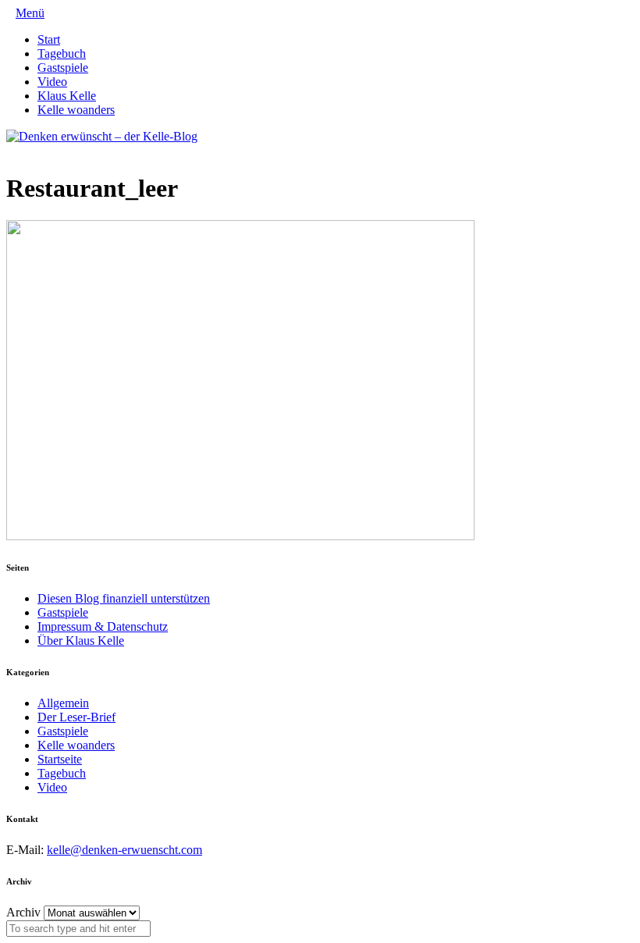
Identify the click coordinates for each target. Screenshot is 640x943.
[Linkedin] (36, 150)
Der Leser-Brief (76, 717)
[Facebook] (23, 150)
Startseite (59, 759)
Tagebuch (61, 53)
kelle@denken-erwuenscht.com (124, 849)
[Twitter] (11, 150)
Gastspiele (62, 67)
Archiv (23, 912)
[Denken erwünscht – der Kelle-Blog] (101, 136)
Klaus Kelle (66, 95)
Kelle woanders (76, 109)
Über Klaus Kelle (80, 640)
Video (52, 81)
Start (48, 39)
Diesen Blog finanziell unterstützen (123, 598)
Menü (30, 13)
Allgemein (63, 703)
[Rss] (48, 150)
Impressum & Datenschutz (102, 626)
